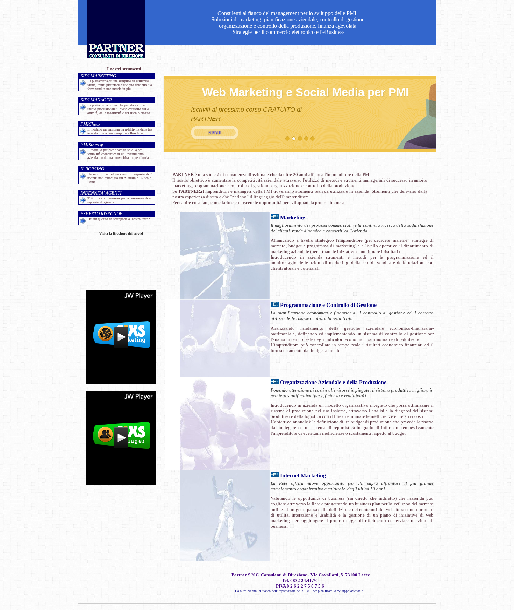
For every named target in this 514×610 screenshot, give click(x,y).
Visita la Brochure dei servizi (121, 234)
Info (214, 133)
